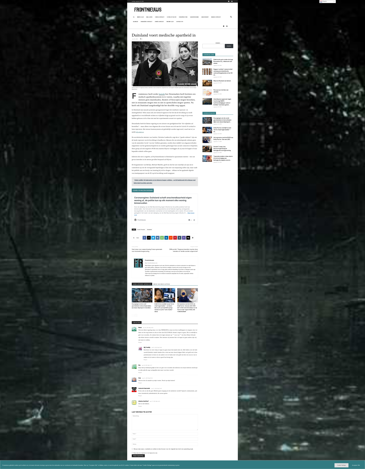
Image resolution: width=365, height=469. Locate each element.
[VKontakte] (231, 1)
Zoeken (218, 43)
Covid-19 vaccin (171, 17)
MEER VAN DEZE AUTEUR (161, 284)
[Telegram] (228, 1)
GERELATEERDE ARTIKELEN (142, 284)
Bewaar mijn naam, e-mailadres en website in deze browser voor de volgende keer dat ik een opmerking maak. (163, 449)
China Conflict (159, 17)
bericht (162, 94)
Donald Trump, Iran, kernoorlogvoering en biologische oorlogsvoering (222, 148)
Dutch (324, 1)
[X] (149, 238)
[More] (193, 238)
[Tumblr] (179, 238)
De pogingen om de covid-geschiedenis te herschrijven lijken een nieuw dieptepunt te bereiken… (141, 305)
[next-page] (136, 315)
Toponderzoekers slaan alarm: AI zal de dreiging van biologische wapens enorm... (223, 158)
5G (133, 17)
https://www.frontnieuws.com (151, 263)
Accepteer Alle (356, 465)
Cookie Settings (341, 465)
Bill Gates (149, 17)
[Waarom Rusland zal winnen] (207, 83)
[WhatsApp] (162, 238)
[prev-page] (133, 315)
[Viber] (184, 238)
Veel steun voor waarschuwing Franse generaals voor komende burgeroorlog (147, 250)
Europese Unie (183, 17)
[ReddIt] (171, 238)
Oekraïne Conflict (146, 21)
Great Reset (205, 17)
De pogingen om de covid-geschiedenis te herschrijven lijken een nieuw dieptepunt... (222, 120)
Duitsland (149, 229)
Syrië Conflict (159, 21)
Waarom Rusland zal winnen (222, 81)
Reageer (140, 342)
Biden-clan (140, 17)
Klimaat (135, 21)
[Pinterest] (175, 238)
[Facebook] (144, 238)
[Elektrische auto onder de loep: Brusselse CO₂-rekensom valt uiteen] (207, 62)
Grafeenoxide (194, 17)
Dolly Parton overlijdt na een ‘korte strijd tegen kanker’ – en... (222, 129)
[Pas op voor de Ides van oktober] (207, 92)
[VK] (157, 238)
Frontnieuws (149, 260)
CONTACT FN (179, 21)
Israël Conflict (216, 17)
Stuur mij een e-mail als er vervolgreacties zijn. (146, 453)
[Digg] (188, 238)
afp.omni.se (140, 132)
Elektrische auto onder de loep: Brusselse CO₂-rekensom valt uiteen (223, 61)
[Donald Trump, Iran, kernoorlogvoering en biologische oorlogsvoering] (207, 149)
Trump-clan (170, 21)
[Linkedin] (166, 238)
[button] (231, 17)
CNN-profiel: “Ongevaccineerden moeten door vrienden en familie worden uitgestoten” (183, 250)
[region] (182, 464)
